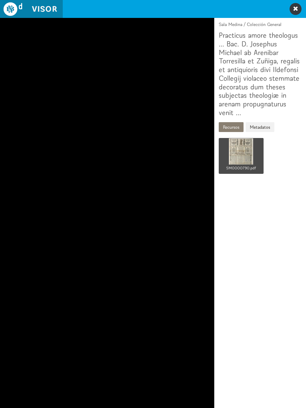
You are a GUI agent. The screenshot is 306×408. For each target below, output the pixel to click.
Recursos (231, 127)
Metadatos (260, 127)
